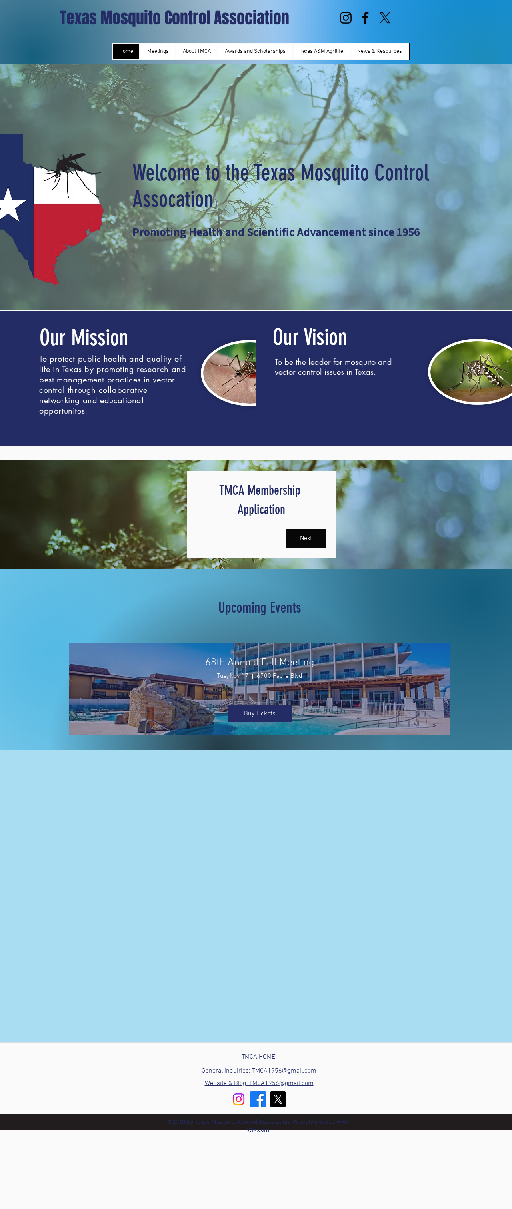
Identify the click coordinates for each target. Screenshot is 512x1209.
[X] (385, 18)
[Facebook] (365, 18)
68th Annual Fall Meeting (259, 663)
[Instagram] (346, 18)
